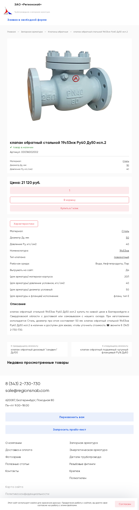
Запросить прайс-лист (69, 429)
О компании (13, 443)
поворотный (121, 257)
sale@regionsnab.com (27, 390)
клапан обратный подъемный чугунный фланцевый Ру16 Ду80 (104, 351)
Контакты (12, 471)
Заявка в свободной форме (27, 19)
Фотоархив (13, 457)
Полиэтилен (78, 478)
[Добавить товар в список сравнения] (123, 136)
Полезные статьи (17, 464)
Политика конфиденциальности (27, 494)
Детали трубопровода (85, 457)
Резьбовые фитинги (82, 464)
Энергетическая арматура (88, 450)
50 (128, 165)
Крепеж (75, 471)
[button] (67, 87)
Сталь (126, 161)
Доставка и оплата (18, 450)
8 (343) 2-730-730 (22, 383)
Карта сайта (14, 487)
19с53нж (124, 250)
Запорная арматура (84, 443)
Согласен (125, 504)
